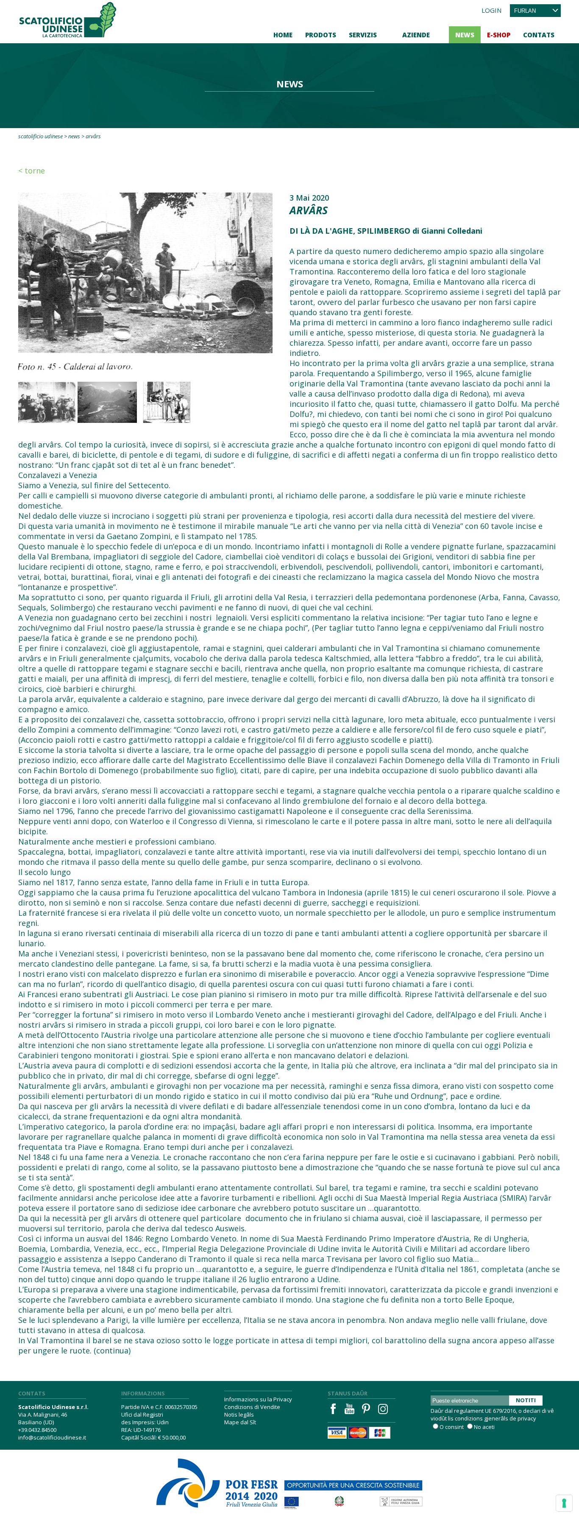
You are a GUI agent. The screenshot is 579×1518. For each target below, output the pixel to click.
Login (491, 10)
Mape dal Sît (240, 1422)
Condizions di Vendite (252, 1407)
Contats (538, 35)
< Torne (31, 170)
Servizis (363, 35)
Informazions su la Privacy (258, 1399)
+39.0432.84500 (37, 1430)
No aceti (484, 1427)
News (464, 35)
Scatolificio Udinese (40, 136)
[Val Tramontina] (107, 402)
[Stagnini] (145, 282)
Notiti (526, 1400)
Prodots (320, 35)
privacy (527, 1418)
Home (282, 35)
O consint (452, 1427)
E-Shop (498, 35)
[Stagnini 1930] (45, 402)
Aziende (416, 35)
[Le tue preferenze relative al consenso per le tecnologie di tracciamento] (564, 1503)
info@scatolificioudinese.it (52, 1437)
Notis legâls (239, 1414)
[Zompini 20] (168, 402)
